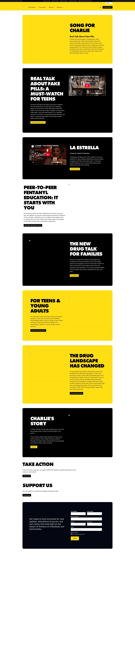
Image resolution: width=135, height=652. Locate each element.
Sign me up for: (74, 532)
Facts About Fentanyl (76, 393)
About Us (51, 7)
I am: (72, 527)
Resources (59, 7)
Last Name (90, 511)
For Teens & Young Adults (38, 330)
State (72, 522)
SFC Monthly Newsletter (78, 534)
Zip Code (89, 522)
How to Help (42, 7)
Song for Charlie (55, 1)
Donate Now (26, 495)
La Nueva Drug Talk (73, 1)
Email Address (75, 516)
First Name (74, 511)
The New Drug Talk (63, 1)
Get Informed (74, 275)
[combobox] (109, 3)
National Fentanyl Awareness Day (85, 1)
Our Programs (32, 7)
